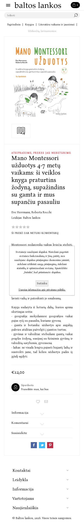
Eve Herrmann (21, 212)
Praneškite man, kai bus (34, 389)
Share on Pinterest (50, 445)
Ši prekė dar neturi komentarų (35, 233)
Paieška (77, 15)
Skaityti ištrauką (20, 131)
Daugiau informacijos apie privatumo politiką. (42, 289)
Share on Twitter (42, 445)
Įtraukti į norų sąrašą (38, 402)
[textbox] (38, 15)
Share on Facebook (34, 445)
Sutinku (42, 283)
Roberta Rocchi (41, 212)
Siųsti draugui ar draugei (46, 402)
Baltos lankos (31, 218)
